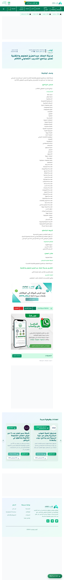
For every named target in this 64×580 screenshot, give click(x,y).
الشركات (28, 515)
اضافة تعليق (17, 355)
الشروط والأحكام (11, 515)
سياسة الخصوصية (11, 512)
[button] (3, 9)
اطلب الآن (32, 299)
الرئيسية (28, 509)
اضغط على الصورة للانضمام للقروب (40, 345)
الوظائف (28, 512)
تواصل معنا (27, 518)
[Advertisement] (32, 28)
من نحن (14, 509)
